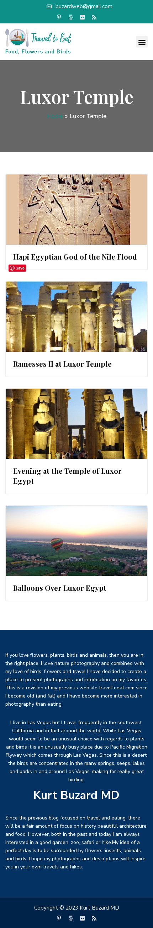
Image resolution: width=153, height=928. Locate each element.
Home (55, 116)
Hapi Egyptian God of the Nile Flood (75, 256)
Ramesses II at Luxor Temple (62, 363)
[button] (142, 42)
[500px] (71, 17)
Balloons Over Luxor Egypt (59, 588)
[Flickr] (82, 17)
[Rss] (94, 17)
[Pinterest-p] (59, 17)
